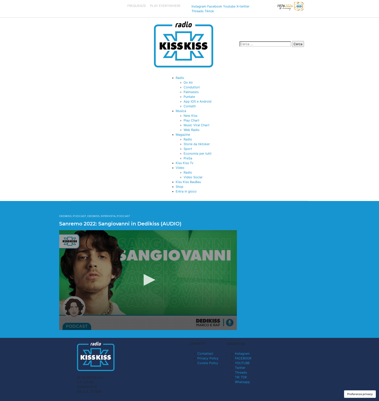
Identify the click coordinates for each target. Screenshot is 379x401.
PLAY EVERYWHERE (165, 6)
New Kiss (190, 116)
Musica (181, 111)
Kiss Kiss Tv (184, 163)
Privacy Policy (208, 358)
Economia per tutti (197, 153)
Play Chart (191, 120)
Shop (179, 187)
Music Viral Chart (196, 125)
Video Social (193, 177)
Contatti (190, 106)
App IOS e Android (197, 101)
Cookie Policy (207, 363)
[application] (148, 280)
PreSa (188, 158)
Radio (180, 78)
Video (180, 168)
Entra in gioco (186, 191)
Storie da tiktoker (197, 144)
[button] (148, 280)
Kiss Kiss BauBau (188, 182)
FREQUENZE (136, 6)
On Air (188, 82)
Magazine (183, 134)
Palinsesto (191, 92)
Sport (188, 149)
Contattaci (205, 353)
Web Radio (192, 130)
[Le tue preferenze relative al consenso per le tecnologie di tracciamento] (360, 394)
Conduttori (192, 87)
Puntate (189, 97)
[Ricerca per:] (265, 44)
